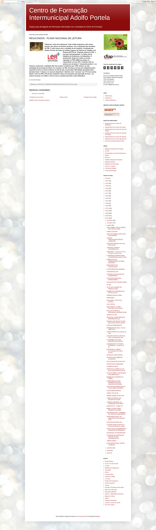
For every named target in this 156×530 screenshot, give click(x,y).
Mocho (107, 498)
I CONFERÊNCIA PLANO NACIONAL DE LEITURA (115, 340)
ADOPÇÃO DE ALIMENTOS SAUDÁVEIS (115, 358)
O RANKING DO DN (112, 271)
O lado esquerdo (110, 483)
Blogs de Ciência (110, 496)
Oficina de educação (111, 489)
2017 (107, 193)
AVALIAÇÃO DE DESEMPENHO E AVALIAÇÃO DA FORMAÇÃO (116, 429)
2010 (107, 210)
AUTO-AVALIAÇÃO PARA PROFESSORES (114, 279)
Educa (107, 472)
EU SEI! (109, 285)
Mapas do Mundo (110, 162)
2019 (107, 188)
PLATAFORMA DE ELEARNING (116, 269)
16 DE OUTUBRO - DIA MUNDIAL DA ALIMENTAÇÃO (116, 373)
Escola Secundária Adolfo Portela (114, 141)
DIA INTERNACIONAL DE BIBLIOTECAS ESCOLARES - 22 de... (116, 418)
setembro (110, 448)
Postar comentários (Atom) (41, 100)
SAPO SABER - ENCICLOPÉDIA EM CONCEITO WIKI (116, 228)
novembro (110, 223)
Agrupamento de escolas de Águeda (115, 137)
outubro (109, 225)
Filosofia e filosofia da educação (114, 487)
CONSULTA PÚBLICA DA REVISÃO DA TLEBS (114, 398)
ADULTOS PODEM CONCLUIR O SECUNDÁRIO (116, 234)
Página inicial (63, 97)
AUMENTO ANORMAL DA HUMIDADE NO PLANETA (115, 402)
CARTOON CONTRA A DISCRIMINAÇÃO (113, 248)
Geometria (108, 470)
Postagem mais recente (36, 97)
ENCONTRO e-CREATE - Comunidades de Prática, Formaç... (115, 351)
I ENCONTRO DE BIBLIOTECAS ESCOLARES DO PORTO (116, 387)
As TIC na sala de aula (111, 463)
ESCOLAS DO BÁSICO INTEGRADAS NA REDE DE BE (117, 311)
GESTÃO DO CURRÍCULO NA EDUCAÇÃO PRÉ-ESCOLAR (116, 369)
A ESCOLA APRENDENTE (114, 325)
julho (108, 453)
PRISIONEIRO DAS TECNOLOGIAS (112, 265)
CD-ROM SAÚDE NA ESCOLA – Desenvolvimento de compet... (116, 425)
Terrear (107, 485)
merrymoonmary (81, 516)
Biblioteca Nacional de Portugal (114, 149)
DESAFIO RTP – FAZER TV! (115, 406)
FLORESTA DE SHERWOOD (115, 364)
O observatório (109, 474)
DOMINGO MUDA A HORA (114, 295)
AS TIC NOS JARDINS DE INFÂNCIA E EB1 (114, 287)
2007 (107, 218)
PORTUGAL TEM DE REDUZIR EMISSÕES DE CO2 (116, 318)
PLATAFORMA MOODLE (114, 390)
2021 (107, 183)
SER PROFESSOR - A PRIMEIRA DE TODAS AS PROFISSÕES (116, 413)
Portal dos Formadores (111, 481)
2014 (107, 201)
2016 (107, 196)
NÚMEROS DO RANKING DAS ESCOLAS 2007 (116, 292)
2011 (107, 208)
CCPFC (107, 151)
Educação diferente (110, 492)
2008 (107, 215)
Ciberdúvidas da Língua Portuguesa (115, 153)
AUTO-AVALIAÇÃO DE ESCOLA (116, 361)
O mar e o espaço (110, 166)
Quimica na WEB (110, 476)
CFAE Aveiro (108, 96)
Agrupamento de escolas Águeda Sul (116, 139)
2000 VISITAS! (111, 304)
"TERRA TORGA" (112, 441)
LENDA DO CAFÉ (112, 315)
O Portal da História (110, 168)
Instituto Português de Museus (113, 159)
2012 (107, 205)
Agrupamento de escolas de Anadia (115, 127)
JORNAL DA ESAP (112, 231)
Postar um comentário (38, 93)
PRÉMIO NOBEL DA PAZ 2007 (115, 395)
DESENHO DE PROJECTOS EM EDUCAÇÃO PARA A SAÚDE (116, 322)
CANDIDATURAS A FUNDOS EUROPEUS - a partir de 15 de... (115, 345)
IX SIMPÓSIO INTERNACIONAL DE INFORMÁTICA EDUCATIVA (116, 256)
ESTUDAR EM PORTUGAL (114, 422)
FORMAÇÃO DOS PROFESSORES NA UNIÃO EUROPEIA (115, 261)
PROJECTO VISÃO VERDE (114, 355)
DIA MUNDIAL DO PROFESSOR (116, 433)
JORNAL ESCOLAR (112, 393)
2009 (107, 213)
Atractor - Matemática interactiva (114, 494)
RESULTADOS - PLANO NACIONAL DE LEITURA (115, 307)
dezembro (110, 220)
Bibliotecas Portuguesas (112, 468)
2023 (107, 178)
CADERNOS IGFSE (112, 366)
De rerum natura (110, 505)
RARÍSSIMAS (111, 298)
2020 (107, 186)
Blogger (98, 516)
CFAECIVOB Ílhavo (110, 100)
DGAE (107, 155)
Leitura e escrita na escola (112, 502)
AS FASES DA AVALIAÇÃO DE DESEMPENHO (115, 275)
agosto (109, 450)
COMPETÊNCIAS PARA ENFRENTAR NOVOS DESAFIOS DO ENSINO (114, 382)
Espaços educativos (111, 500)
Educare (107, 157)
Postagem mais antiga (90, 97)
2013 (107, 203)
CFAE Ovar (108, 98)
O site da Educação (110, 170)
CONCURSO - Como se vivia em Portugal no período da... (116, 252)
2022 (107, 181)
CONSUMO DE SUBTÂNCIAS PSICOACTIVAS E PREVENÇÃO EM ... (115, 437)
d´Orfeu (107, 465)
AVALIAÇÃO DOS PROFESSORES (117, 282)
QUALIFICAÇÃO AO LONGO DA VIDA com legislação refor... (116, 336)
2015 (107, 198)
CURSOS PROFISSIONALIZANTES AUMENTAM (115, 239)
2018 (107, 191)
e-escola (107, 479)
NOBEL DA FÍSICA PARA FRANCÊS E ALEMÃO (114, 409)
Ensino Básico (109, 461)
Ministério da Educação (112, 164)
